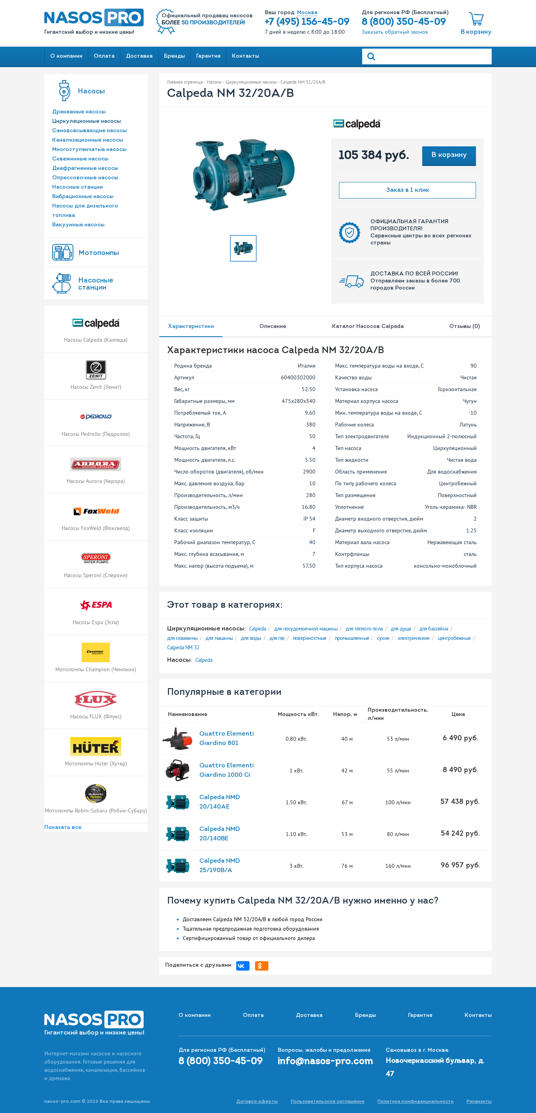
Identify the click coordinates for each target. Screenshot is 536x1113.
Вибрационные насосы (82, 197)
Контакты (245, 56)
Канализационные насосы (87, 140)
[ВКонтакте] (244, 966)
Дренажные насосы (79, 112)
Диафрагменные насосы (85, 168)
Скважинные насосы (80, 159)
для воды (251, 637)
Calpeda (257, 628)
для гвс (277, 637)
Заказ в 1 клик (407, 190)
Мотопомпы (98, 253)
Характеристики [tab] (191, 327)
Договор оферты (257, 1101)
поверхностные (309, 637)
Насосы (91, 91)
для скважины (182, 637)
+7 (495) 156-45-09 (307, 22)
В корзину (476, 32)
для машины (219, 637)
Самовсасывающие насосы (89, 131)
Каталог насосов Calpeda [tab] (368, 327)
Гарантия (208, 56)
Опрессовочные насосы (85, 178)
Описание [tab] (272, 327)
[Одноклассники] (263, 966)
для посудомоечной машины (305, 628)
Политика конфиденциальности (415, 1101)
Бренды (174, 56)
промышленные (352, 637)
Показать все (62, 828)
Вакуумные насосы (78, 225)
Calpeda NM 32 (183, 647)
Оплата (104, 56)
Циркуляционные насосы (86, 121)
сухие (383, 637)
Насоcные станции (95, 284)
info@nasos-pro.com (325, 1061)
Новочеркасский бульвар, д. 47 (435, 1068)
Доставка (139, 56)
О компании (66, 56)
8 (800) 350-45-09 (404, 22)
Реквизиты (479, 1101)
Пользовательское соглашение (328, 1101)
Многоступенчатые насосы (89, 150)
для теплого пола (364, 628)
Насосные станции (77, 187)
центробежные (454, 637)
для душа (401, 628)
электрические (413, 637)
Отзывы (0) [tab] (466, 327)
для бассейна (433, 628)
